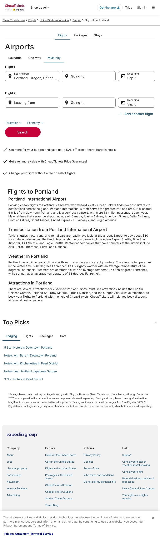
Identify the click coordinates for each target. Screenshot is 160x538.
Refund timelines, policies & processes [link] (138, 480)
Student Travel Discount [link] (59, 498)
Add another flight (138, 114)
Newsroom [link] (13, 481)
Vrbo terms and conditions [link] (99, 475)
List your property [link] (17, 468)
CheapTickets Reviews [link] (58, 485)
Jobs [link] (9, 461)
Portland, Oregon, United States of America (36, 78)
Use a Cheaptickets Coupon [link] (138, 488)
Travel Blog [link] (51, 505)
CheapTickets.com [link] (13, 20)
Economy (33, 122)
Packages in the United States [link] (58, 476)
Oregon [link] (76, 20)
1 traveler (11, 122)
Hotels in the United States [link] (60, 455)
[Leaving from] (32, 103)
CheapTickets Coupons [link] (59, 491)
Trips (128, 7)
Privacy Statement (16, 533)
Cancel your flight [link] (132, 471)
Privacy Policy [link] (92, 455)
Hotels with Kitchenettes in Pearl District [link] (31, 363)
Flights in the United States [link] (60, 468)
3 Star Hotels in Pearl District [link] (23, 379)
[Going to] (89, 76)
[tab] (62, 35)
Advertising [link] (13, 495)
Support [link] (126, 455)
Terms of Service (41, 533)
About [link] (10, 455)
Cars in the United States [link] (59, 461)
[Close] (153, 518)
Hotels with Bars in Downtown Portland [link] (30, 355)
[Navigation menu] (153, 8)
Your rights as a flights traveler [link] (135, 497)
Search (22, 132)
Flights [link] (32, 20)
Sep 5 (131, 78)
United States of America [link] (54, 20)
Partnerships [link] (14, 475)
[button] (80, 322)
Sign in (141, 7)
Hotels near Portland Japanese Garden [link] (30, 371)
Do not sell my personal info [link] (100, 481)
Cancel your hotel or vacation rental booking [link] (136, 463)
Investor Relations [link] (17, 488)
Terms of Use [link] (91, 468)
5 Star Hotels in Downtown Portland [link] (28, 347)
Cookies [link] (88, 461)
